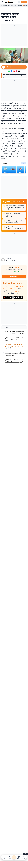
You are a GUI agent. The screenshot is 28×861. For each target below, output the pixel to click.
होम (1, 5)
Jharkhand (13, 10)
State (7, 10)
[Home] (9, 2)
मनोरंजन (13, 286)
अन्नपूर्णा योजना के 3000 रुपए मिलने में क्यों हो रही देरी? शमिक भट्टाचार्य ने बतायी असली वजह (15, 332)
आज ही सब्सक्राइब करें (14, 276)
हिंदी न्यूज (17, 291)
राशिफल (12, 289)
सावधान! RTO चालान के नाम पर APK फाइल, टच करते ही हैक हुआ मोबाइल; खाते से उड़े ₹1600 (15, 215)
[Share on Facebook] (11, 71)
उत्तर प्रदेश (13, 5)
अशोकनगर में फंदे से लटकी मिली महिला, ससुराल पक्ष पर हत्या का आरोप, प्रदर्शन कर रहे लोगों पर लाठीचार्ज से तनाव (15, 353)
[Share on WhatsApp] (9, 71)
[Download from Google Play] (8, 297)
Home (2, 10)
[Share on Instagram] (16, 71)
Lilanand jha (9, 20)
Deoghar (20, 10)
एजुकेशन (8, 286)
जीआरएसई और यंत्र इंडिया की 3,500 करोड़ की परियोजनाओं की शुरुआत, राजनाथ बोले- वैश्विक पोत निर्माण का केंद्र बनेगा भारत (14, 361)
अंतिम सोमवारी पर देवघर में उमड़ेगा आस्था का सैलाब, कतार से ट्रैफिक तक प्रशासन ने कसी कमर (15, 207)
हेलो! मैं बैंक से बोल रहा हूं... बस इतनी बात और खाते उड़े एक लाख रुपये (15, 222)
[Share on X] (19, 71)
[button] (14, 55)
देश (4, 286)
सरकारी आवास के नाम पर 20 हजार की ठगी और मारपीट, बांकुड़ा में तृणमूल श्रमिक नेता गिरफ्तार (14, 338)
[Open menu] (2, 2)
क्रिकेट (7, 289)
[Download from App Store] (18, 297)
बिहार (9, 5)
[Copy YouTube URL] (14, 71)
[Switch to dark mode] (19, 2)
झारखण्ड (5, 5)
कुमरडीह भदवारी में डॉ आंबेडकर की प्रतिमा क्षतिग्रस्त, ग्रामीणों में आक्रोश (14, 227)
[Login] (14, 857)
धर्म (4, 289)
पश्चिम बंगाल (19, 5)
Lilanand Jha (11, 260)
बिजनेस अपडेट (19, 286)
